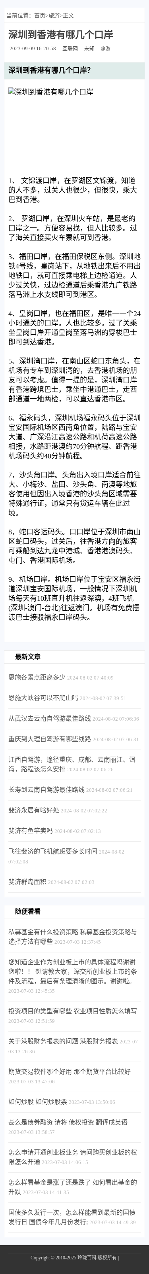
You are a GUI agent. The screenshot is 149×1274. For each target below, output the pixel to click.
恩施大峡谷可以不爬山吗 (43, 698)
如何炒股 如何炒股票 (37, 1101)
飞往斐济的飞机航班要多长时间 (52, 851)
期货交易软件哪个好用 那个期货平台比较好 (69, 1071)
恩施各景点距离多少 (37, 677)
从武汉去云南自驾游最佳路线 (49, 718)
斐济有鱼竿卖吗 (30, 830)
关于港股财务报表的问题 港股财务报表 (63, 1041)
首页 (39, 16)
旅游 (54, 16)
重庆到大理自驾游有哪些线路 (49, 739)
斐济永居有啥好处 (33, 810)
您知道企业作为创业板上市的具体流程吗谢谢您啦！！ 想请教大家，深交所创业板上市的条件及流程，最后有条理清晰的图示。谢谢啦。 (72, 971)
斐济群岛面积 (27, 881)
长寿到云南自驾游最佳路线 (46, 789)
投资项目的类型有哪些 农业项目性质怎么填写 (72, 1011)
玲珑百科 (87, 1258)
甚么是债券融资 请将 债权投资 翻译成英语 (68, 1122)
